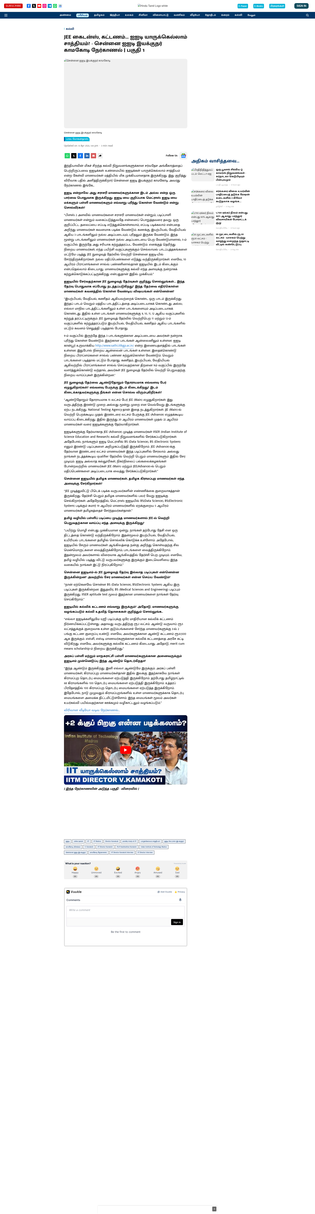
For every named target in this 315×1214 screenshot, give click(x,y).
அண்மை (65, 15)
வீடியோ (195, 15)
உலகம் (129, 15)
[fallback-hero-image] (203, 174)
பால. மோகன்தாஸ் (77, 139)
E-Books (258, 6)
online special (78, 841)
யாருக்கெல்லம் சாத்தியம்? (150, 841)
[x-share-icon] (73, 157)
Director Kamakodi (111, 841)
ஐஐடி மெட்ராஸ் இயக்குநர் (174, 841)
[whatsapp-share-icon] (67, 157)
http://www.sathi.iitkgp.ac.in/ (114, 345)
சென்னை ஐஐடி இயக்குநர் (76, 852)
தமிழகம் (99, 15)
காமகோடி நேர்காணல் (98, 852)
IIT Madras (97, 841)
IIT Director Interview (145, 852)
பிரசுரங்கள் (277, 6)
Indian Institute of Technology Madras (154, 847)
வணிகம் (179, 15)
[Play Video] (125, 750)
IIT (88, 841)
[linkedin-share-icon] (87, 157)
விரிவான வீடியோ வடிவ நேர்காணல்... (92, 710)
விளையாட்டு (160, 15)
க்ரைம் (225, 15)
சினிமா (143, 15)
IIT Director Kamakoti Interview (122, 852)
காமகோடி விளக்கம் (73, 847)
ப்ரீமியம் (82, 15)
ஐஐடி (68, 841)
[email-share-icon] (93, 157)
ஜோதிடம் (210, 15)
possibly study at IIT (129, 841)
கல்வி (238, 15)
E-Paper (243, 6)
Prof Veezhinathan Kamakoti (126, 847)
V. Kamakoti (89, 847)
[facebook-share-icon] (80, 157)
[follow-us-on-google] (183, 156)
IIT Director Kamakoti (105, 847)
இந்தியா (115, 15)
